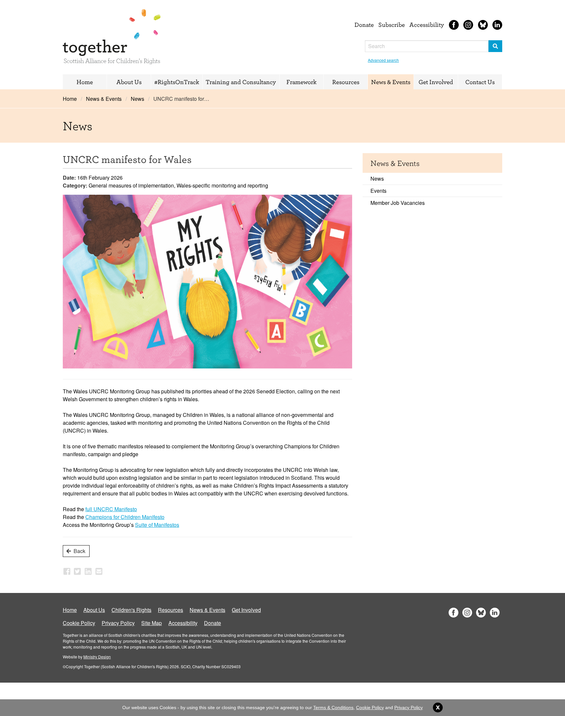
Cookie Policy (79, 623)
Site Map (151, 623)
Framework (301, 81)
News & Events (390, 81)
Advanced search (383, 60)
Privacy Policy (118, 623)
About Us (129, 81)
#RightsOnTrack (176, 81)
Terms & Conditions (333, 707)
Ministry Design (97, 656)
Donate (364, 24)
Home (85, 81)
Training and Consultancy (241, 81)
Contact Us (480, 81)
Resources (345, 81)
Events (378, 190)
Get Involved (436, 81)
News (137, 98)
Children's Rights (131, 610)
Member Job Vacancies (397, 202)
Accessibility (426, 24)
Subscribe (391, 24)
